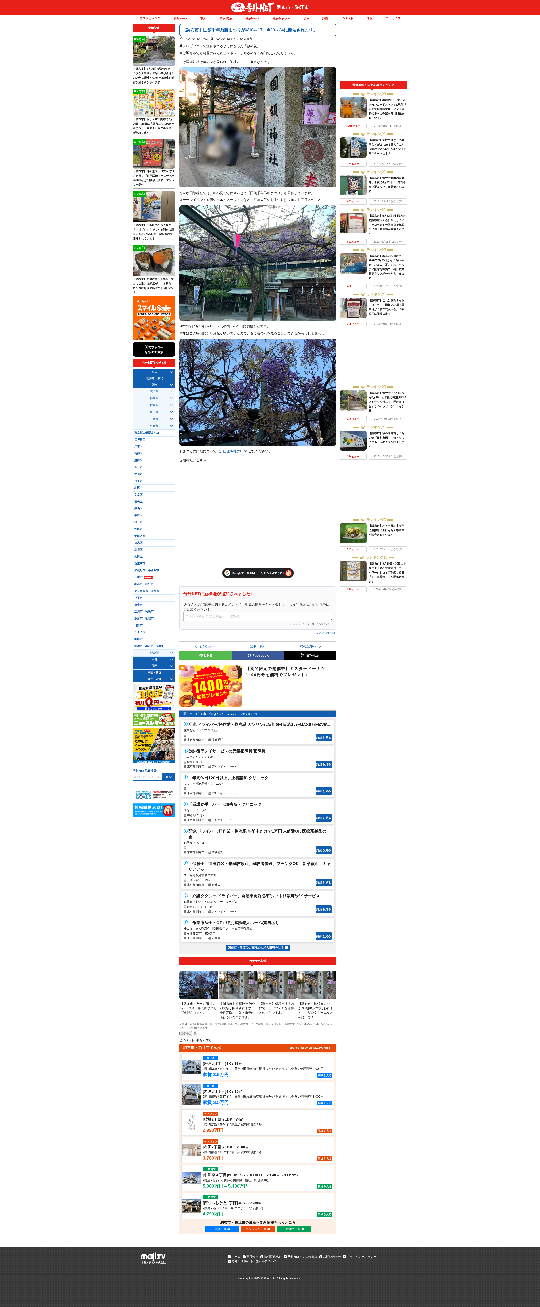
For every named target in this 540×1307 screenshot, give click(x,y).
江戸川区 (139, 439)
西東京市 (139, 563)
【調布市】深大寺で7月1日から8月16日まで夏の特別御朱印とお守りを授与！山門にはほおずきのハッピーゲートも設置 (387, 401)
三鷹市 (143, 577)
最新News (180, 18)
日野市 (138, 625)
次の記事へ (308, 646)
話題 (325, 18)
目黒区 (138, 542)
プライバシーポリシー (361, 1256)
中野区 (138, 515)
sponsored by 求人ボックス (242, 714)
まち (306, 18)
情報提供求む (273, 1256)
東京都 (248, 38)
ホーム (236, 1256)
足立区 (138, 467)
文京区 (138, 494)
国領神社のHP (234, 451)
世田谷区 (139, 536)
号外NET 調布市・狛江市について (254, 1261)
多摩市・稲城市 (144, 618)
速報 (370, 18)
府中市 (138, 604)
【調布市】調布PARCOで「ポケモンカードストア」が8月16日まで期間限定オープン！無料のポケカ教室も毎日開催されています (387, 108)
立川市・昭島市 (144, 611)
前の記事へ (207, 646)
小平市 (138, 597)
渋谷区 (138, 529)
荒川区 (138, 474)
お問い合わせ (332, 1256)
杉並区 (138, 522)
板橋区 (138, 501)
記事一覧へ (258, 646)
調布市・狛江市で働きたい (203, 714)
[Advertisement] (373, 52)
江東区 (138, 446)
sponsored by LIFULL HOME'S (310, 1047)
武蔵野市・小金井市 (146, 570)
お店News (252, 18)
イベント (347, 18)
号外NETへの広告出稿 (302, 1256)
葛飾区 (138, 453)
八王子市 (139, 632)
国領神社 (186, 1033)
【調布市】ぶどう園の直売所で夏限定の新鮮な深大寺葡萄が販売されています (386, 530)
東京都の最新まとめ (146, 432)
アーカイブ (393, 18)
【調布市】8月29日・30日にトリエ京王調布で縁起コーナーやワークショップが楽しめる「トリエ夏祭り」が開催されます (387, 572)
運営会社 (252, 1256)
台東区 (138, 481)
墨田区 (138, 460)
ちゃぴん (205, 1040)
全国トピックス (150, 18)
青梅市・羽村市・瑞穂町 (149, 646)
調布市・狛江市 (293, 7)
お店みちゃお (281, 18)
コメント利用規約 (326, 632)
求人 (203, 18)
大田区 (138, 556)
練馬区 (138, 508)
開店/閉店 (226, 18)
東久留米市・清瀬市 (146, 591)
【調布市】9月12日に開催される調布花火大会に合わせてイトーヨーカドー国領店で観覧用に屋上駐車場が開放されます (387, 224)
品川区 (138, 549)
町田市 (138, 639)
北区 (137, 487)
